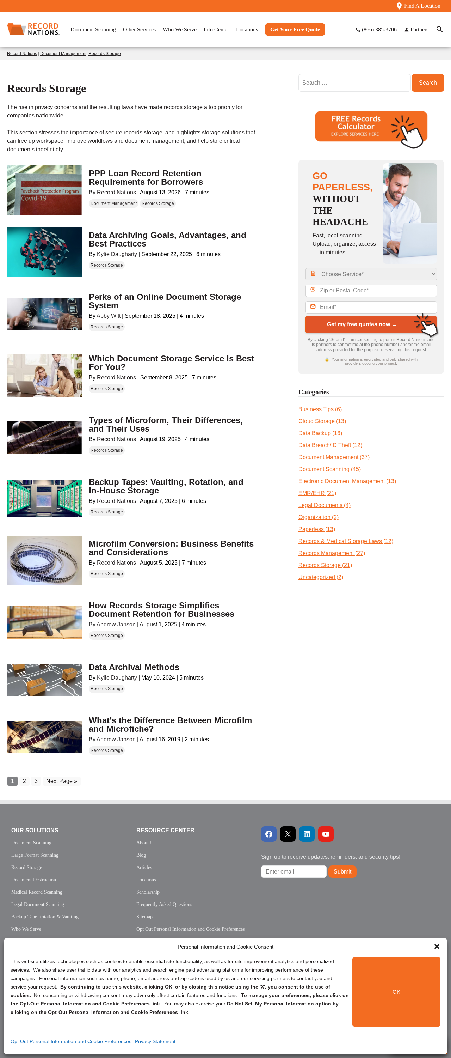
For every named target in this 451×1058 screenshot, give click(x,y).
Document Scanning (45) (329, 469)
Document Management (63, 53)
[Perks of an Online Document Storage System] (44, 314)
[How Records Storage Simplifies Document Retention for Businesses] (44, 622)
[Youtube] (326, 834)
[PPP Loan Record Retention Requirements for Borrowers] (44, 190)
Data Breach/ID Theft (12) (330, 445)
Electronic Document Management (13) (347, 481)
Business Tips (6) (320, 409)
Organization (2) (318, 517)
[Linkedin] (307, 834)
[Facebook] (269, 834)
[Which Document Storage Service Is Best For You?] (44, 375)
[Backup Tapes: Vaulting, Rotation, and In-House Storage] (44, 499)
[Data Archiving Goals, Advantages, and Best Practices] (44, 252)
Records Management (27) (331, 553)
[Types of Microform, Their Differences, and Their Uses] (44, 437)
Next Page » (61, 781)
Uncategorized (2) (320, 577)
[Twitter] (288, 834)
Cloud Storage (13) (322, 421)
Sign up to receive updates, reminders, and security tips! (330, 857)
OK (396, 992)
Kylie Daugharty (117, 254)
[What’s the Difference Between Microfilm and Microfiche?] (44, 737)
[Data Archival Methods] (44, 680)
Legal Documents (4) (324, 505)
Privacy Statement (155, 1041)
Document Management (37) (334, 457)
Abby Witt (109, 316)
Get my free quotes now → (362, 324)
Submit (342, 872)
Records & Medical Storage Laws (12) (345, 541)
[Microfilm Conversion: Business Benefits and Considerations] (44, 560)
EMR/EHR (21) (317, 493)
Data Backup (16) (320, 433)
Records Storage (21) (325, 565)
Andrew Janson (116, 624)
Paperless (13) (316, 529)
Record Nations (22, 53)
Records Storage (104, 53)
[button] (436, 946)
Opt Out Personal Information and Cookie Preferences (71, 1041)
